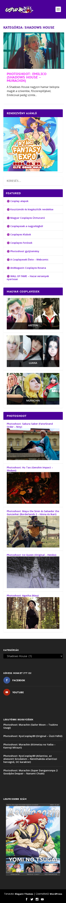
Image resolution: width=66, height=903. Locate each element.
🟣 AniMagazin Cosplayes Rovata (26, 267)
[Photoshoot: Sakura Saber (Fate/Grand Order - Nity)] (33, 459)
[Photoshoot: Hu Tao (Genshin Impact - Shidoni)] (33, 502)
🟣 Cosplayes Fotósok (19, 242)
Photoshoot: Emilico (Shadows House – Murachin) (27, 77)
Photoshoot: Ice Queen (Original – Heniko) (31, 554)
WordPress (56, 893)
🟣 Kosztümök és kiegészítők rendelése (30, 209)
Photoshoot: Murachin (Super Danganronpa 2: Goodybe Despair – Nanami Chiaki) (30, 772)
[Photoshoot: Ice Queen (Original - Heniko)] (33, 587)
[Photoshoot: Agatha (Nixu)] (33, 628)
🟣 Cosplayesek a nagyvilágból (25, 226)
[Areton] (33, 328)
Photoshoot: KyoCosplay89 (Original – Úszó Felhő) (32, 736)
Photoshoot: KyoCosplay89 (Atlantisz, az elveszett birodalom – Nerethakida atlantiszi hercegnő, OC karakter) (30, 759)
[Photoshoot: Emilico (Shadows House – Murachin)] (33, 50)
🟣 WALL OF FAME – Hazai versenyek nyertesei (28, 278)
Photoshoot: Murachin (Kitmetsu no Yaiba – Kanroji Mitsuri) (29, 746)
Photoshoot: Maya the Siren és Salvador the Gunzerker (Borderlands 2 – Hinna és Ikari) (33, 513)
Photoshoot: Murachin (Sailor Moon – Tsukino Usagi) (30, 726)
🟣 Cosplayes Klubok (19, 234)
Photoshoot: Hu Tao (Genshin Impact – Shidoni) (30, 469)
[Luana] (33, 366)
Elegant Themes (24, 893)
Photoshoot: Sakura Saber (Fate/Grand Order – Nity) (30, 425)
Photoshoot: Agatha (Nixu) (23, 595)
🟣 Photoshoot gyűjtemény (23, 251)
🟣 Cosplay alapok (17, 201)
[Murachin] (33, 403)
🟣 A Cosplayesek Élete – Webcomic (27, 259)
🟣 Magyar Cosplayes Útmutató (26, 217)
